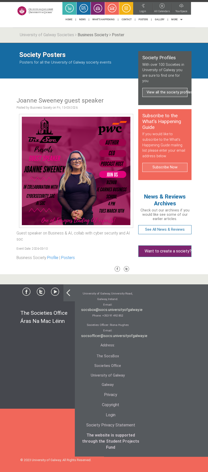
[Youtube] (55, 293)
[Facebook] (117, 271)
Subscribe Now (165, 167)
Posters (68, 257)
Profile (52, 257)
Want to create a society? (168, 251)
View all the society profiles (167, 92)
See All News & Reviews (165, 229)
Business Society (93, 34)
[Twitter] (127, 271)
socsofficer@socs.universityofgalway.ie (114, 336)
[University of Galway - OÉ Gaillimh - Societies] (35, 10)
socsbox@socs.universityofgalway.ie (112, 310)
